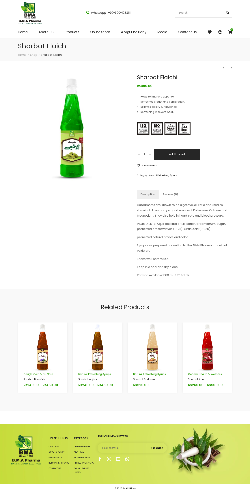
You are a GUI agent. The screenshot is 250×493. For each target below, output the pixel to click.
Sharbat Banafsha (34, 379)
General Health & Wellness (205, 374)
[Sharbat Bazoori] (225, 68)
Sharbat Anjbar (87, 379)
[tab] (148, 194)
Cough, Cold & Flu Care (38, 374)
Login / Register (220, 32)
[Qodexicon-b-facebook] (100, 459)
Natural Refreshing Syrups (163, 175)
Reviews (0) (170, 194)
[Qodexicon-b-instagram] (109, 459)
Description (148, 194)
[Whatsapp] (127, 459)
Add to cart (177, 154)
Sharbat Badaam (144, 379)
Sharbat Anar (196, 379)
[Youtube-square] (118, 459)
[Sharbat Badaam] (230, 68)
